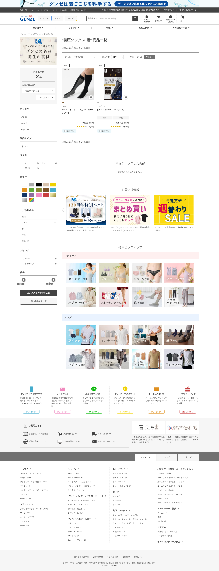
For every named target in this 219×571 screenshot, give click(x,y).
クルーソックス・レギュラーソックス (128, 523)
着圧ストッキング (120, 478)
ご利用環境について (72, 441)
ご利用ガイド (168, 10)
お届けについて (104, 434)
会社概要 (126, 557)
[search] (135, 18)
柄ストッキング (119, 482)
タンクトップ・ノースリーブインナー (35, 490)
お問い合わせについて (107, 441)
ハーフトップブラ (27, 517)
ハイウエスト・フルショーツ (79, 482)
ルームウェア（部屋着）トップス (170, 482)
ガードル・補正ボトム (77, 509)
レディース (43, 18)
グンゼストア (27, 18)
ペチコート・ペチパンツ (78, 505)
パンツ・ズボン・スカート (80, 519)
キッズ (70, 18)
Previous (63, 210)
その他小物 (161, 521)
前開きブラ (24, 525)
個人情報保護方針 (81, 557)
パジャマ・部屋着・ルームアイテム (174, 469)
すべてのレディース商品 (168, 541)
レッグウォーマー (120, 536)
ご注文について (70, 434)
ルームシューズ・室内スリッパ (169, 503)
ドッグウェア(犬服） (165, 536)
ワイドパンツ (73, 536)
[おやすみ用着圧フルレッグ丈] (113, 84)
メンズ (57, 18)
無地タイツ (117, 496)
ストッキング (119, 469)
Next (198, 210)
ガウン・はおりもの (165, 490)
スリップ (23, 494)
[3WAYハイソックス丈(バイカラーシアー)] (78, 84)
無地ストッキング (120, 473)
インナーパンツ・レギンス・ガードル (86, 496)
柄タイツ (116, 505)
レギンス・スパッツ (76, 513)
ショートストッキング (122, 486)
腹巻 (159, 517)
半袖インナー (25, 478)
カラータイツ (118, 500)
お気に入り (90, 97)
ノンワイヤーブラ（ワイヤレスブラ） (35, 509)
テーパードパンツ (75, 532)
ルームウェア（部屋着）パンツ (169, 486)
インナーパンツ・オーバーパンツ (81, 500)
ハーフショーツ (74, 473)
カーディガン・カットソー (31, 473)
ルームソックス (163, 498)
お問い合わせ (139, 557)
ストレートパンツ (75, 527)
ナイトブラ (24, 521)
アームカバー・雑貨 (166, 508)
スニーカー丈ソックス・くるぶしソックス (130, 519)
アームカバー (162, 513)
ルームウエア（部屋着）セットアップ (172, 478)
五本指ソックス (119, 532)
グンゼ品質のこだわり (187, 10)
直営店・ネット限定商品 (167, 532)
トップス (24, 469)
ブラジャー (25, 504)
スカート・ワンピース (77, 540)
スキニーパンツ (74, 523)
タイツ (116, 492)
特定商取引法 (112, 557)
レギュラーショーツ (76, 478)
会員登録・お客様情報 (38, 434)
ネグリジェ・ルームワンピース (169, 494)
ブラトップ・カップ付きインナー (33, 482)
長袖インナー (25, 498)
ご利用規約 (98, 557)
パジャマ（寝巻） (164, 473)
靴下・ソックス (120, 510)
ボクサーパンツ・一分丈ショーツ (81, 486)
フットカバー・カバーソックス (125, 515)
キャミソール (25, 486)
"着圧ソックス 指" (31, 90)
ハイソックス (118, 527)
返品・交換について (37, 441)
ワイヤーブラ (25, 513)
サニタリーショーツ (76, 490)
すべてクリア (44, 97)
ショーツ (72, 469)
